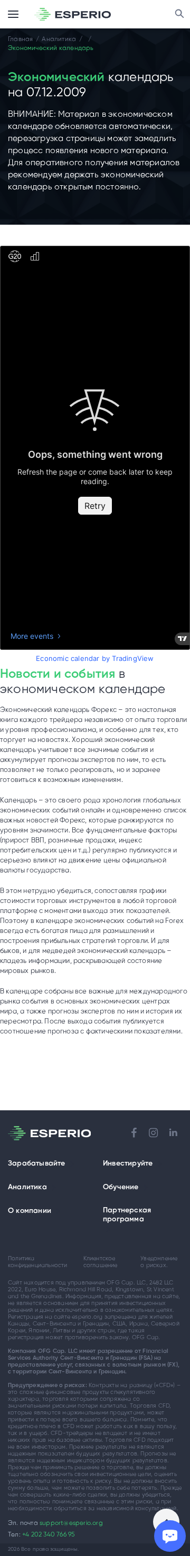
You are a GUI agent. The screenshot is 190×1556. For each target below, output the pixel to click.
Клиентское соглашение (100, 1262)
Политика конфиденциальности (38, 1262)
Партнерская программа (127, 1215)
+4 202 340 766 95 (48, 1534)
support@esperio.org (71, 1523)
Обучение (121, 1187)
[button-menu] (13, 14)
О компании (29, 1211)
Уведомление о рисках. (158, 1262)
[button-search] (179, 14)
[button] (72, 1164)
